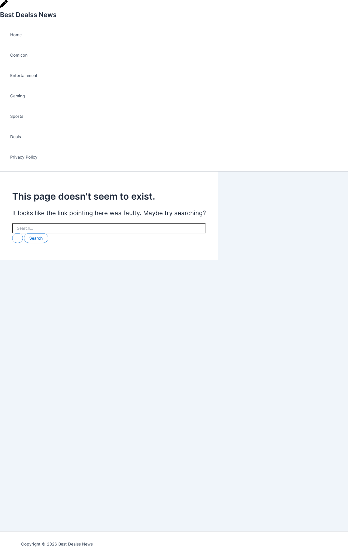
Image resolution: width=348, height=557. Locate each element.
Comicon (19, 55)
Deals (15, 136)
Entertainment (23, 75)
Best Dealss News (28, 15)
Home (16, 34)
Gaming (17, 95)
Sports (16, 116)
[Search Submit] (17, 238)
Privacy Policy (23, 157)
